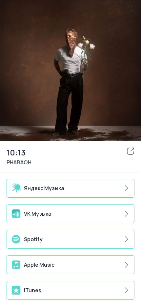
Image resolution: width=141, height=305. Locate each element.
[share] (130, 151)
